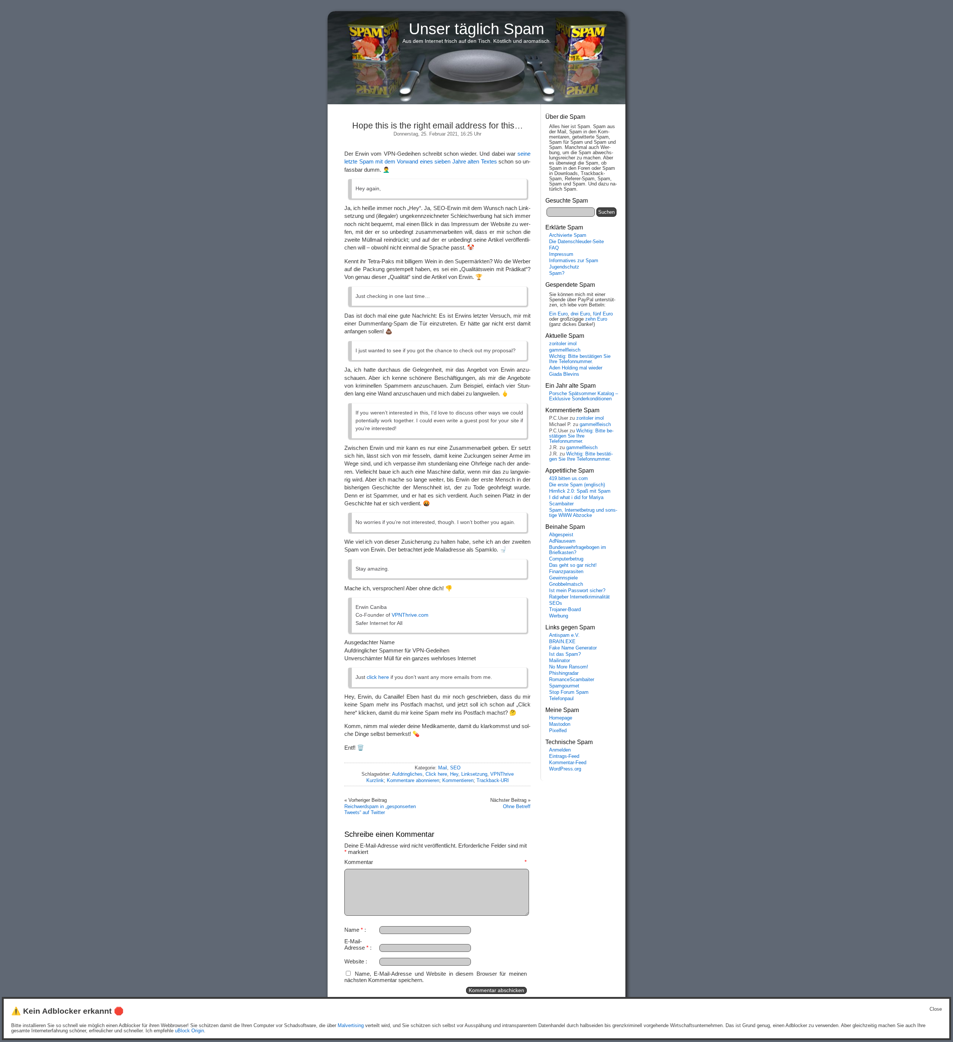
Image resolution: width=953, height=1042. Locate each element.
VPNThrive (502, 774)
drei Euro (580, 314)
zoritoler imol (563, 343)
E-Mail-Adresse (356, 944)
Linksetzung (474, 774)
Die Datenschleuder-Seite (576, 241)
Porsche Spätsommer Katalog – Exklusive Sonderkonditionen (583, 396)
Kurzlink (375, 780)
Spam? (556, 273)
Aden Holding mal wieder (575, 368)
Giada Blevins (564, 374)
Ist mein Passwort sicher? (577, 590)
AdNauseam (562, 541)
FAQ (554, 248)
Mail (442, 768)
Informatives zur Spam (573, 260)
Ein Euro (558, 314)
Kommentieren (458, 780)
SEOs (555, 603)
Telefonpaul (561, 698)
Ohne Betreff (516, 806)
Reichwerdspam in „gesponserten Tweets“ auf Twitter (380, 809)
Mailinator (559, 660)
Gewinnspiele (563, 578)
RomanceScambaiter (571, 679)
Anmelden (560, 750)
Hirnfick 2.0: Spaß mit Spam (580, 491)
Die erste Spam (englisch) (577, 484)
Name (353, 930)
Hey (454, 774)
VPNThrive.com (410, 615)
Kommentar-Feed (567, 762)
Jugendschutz (564, 267)
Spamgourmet (564, 686)
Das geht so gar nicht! (573, 565)
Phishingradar (564, 673)
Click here (436, 774)
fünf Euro (603, 314)
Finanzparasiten (566, 571)
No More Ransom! (568, 667)
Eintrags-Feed (564, 756)
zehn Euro (596, 319)
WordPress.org (565, 769)
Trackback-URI (492, 780)
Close (936, 1009)
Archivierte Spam (567, 235)
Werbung (558, 616)
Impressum (561, 254)
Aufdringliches (407, 774)
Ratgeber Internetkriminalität (579, 597)
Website (354, 961)
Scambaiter (561, 503)
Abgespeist (561, 534)
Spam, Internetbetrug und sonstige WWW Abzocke (583, 513)
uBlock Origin (189, 1030)
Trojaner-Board (565, 609)
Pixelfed (558, 730)
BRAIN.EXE (562, 641)
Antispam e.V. (564, 635)
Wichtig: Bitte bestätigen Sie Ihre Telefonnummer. (580, 359)
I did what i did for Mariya (576, 497)
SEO (455, 768)
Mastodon (559, 724)
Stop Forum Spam (569, 692)
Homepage (560, 718)
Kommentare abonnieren (413, 780)
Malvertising (351, 1025)
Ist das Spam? (565, 654)
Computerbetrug (566, 559)
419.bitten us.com (568, 478)
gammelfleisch (564, 350)
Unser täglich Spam (476, 29)
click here (378, 677)
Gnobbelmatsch (566, 584)
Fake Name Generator (573, 648)
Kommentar (435, 862)
